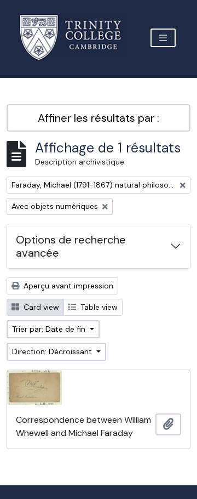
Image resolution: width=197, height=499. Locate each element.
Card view (40, 307)
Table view (98, 307)
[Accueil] (77, 37)
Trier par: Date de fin (50, 329)
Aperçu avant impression (67, 286)
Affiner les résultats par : (98, 118)
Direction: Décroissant (53, 351)
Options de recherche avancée (71, 246)
